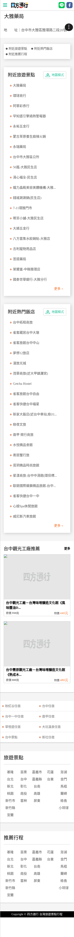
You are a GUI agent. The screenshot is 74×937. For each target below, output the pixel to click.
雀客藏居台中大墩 (26, 332)
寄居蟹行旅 (21, 455)
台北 (10, 779)
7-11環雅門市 (22, 208)
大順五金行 (21, 228)
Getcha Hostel (22, 383)
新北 (10, 786)
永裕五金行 (21, 126)
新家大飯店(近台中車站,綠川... (35, 414)
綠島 (63, 800)
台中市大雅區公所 (26, 157)
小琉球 (64, 808)
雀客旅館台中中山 (26, 343)
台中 (23, 779)
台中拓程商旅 (23, 322)
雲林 (23, 800)
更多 (67, 548)
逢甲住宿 (48, 716)
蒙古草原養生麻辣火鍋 (29, 136)
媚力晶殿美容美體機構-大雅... (34, 187)
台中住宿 (48, 706)
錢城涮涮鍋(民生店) (27, 198)
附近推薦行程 (18, 54)
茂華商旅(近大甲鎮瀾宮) (30, 373)
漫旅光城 (19, 363)
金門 (63, 779)
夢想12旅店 (21, 353)
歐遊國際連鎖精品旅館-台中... (34, 485)
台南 (37, 786)
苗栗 (23, 772)
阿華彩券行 (21, 106)
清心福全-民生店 (25, 177)
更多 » (58, 288)
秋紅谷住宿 (13, 706)
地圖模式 (58, 75)
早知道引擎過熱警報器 (29, 116)
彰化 (23, 786)
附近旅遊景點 (18, 48)
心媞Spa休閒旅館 (25, 506)
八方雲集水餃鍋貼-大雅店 (31, 238)
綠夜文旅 (19, 424)
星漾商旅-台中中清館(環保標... (35, 475)
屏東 (37, 800)
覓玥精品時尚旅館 (26, 465)
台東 (50, 779)
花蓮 (50, 772)
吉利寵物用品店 (24, 249)
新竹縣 (10, 808)
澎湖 (63, 772)
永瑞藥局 (19, 146)
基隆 (10, 772)
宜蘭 (10, 815)
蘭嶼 (63, 793)
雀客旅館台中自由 (26, 394)
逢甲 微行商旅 (23, 434)
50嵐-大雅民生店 (25, 167)
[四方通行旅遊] (19, 7)
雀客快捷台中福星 (26, 404)
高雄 (37, 793)
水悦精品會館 (23, 445)
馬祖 (63, 786)
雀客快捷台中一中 (26, 496)
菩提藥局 (19, 259)
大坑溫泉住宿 (51, 726)
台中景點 (11, 737)
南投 (23, 793)
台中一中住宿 (14, 716)
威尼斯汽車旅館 (24, 516)
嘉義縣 (37, 779)
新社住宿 (48, 737)
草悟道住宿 (13, 726)
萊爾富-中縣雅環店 (26, 269)
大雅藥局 (19, 85)
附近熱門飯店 (43, 48)
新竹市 (10, 800)
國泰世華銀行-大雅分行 (30, 279)
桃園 (10, 793)
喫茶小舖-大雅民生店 (28, 218)
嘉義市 (37, 772)
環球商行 (19, 95)
